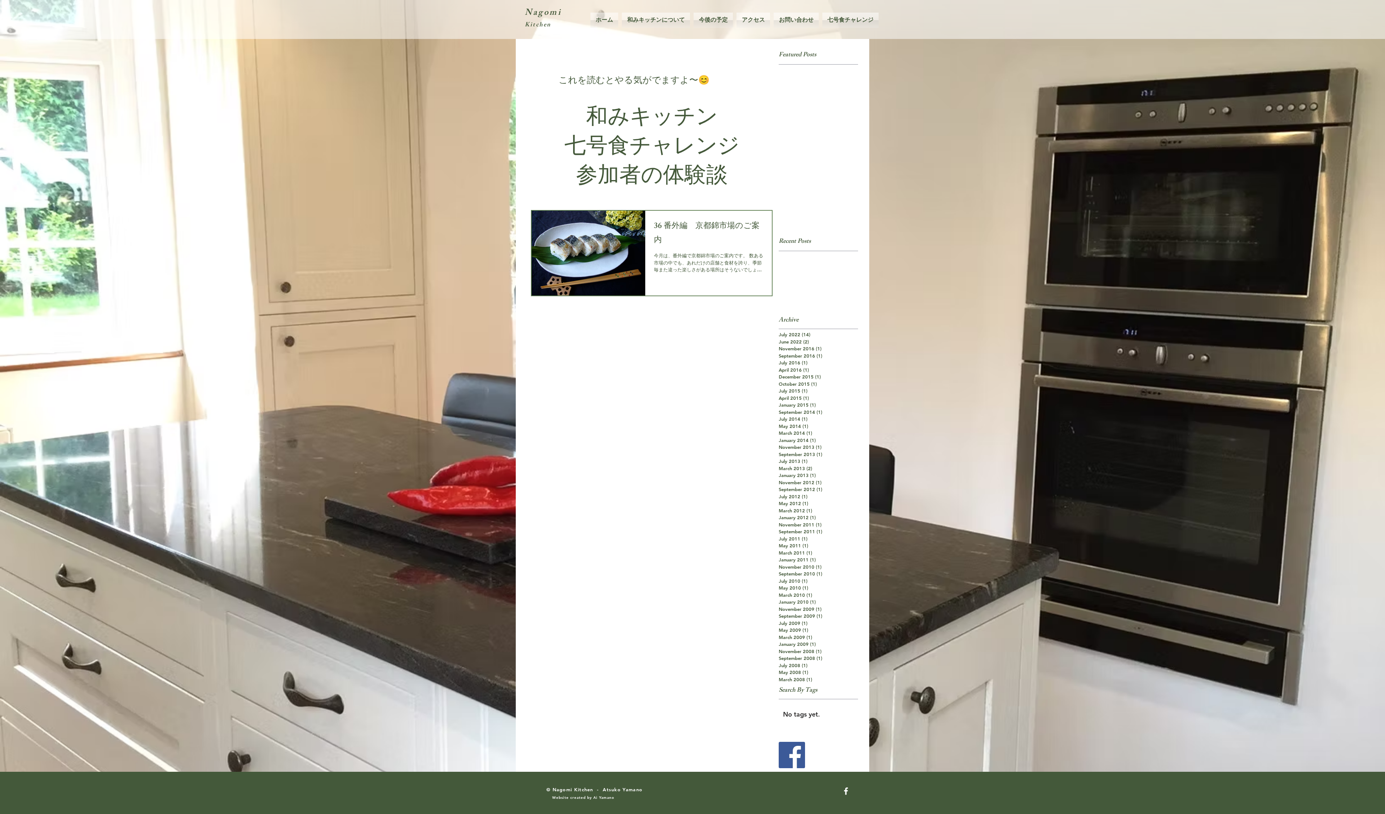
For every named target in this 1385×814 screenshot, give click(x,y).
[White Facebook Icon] (846, 791)
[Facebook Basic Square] (792, 755)
